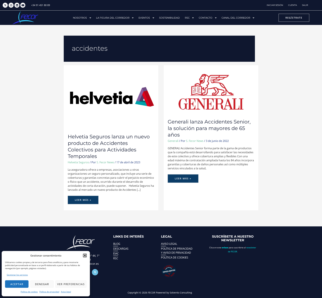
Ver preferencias (71, 284)
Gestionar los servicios (17, 274)
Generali (173, 141)
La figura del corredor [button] (112, 17)
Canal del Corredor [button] (236, 17)
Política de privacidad (49, 291)
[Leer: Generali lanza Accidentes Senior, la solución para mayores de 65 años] (211, 91)
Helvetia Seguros (78, 162)
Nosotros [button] (80, 17)
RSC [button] (187, 17)
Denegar (42, 284)
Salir (305, 5)
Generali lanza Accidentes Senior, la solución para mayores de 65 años (209, 128)
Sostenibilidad (169, 17)
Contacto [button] (205, 17)
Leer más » (84, 198)
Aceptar (16, 284)
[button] (85, 255)
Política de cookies (29, 291)
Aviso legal (66, 291)
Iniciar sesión (275, 5)
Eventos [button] (144, 17)
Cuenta (292, 5)
